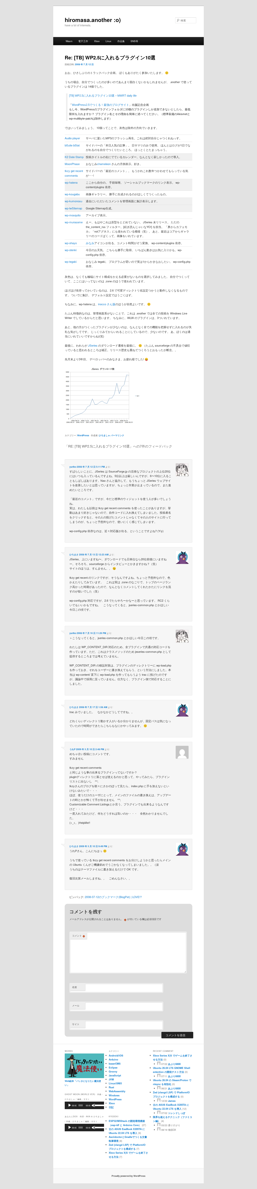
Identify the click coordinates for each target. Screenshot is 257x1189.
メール (75, 1005)
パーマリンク (117, 435)
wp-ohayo (71, 243)
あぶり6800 (174, 1064)
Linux (108, 41)
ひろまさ (73, 554)
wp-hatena (71, 182)
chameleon (104, 164)
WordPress (83, 435)
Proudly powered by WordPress (128, 1176)
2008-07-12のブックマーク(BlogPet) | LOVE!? (113, 897)
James (172, 1101)
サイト (75, 1024)
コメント (78, 936)
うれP (72, 749)
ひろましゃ (104, 435)
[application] (84, 1105)
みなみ (90, 243)
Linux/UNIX (115, 1083)
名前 (74, 987)
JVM (111, 1079)
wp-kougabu (72, 194)
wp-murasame (74, 222)
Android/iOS (116, 1055)
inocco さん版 (106, 304)
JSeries (92, 345)
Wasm (69, 41)
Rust (111, 1087)
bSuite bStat (72, 145)
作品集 (121, 41)
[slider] (98, 1105)
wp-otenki (71, 250)
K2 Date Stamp (74, 157)
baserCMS (115, 1063)
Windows (114, 1095)
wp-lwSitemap (73, 208)
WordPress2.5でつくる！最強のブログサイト (100, 104)
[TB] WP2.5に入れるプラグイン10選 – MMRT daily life (103, 95)
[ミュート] (93, 1105)
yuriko (72, 466)
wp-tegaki (71, 262)
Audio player (72, 138)
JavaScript (115, 1075)
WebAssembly (117, 1091)
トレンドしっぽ (176, 1113)
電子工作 (83, 41)
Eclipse (113, 1067)
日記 (111, 1107)
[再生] (69, 1105)
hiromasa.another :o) (93, 20)
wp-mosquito (73, 215)
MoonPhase (72, 164)
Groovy (113, 1071)
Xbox (97, 41)
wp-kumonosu (73, 201)
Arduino (113, 1059)
